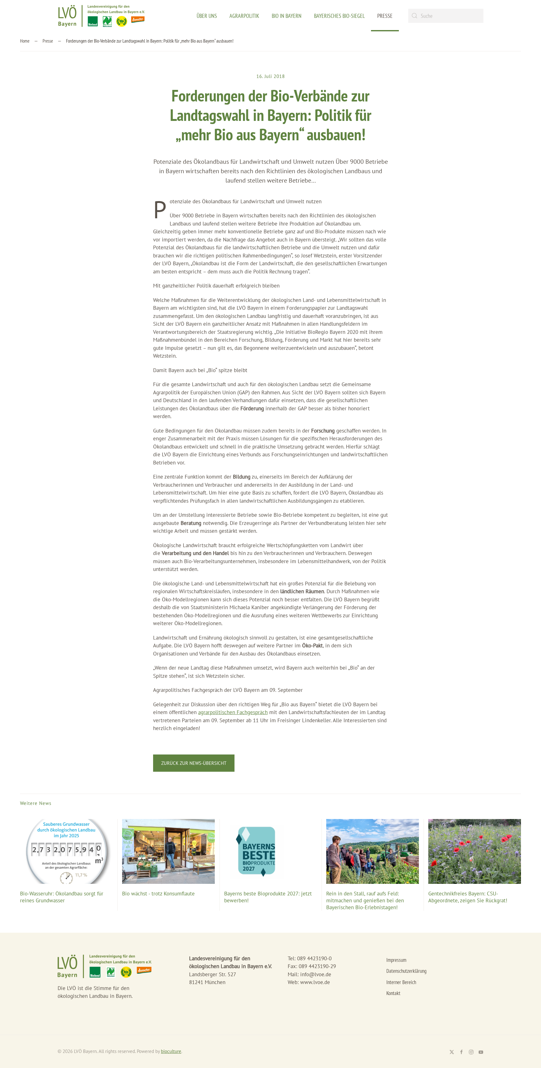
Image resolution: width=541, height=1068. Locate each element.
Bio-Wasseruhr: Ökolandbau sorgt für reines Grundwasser (61, 897)
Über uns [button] (207, 15)
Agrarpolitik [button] (244, 15)
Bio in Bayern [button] (286, 15)
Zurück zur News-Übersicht (193, 763)
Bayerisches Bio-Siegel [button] (339, 15)
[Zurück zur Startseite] (101, 15)
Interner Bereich (401, 982)
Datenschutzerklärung (406, 970)
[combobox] (445, 16)
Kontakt (393, 993)
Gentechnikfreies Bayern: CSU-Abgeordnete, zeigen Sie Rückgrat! (467, 897)
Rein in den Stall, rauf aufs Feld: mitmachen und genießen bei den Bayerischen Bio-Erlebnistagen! (365, 900)
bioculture (171, 1051)
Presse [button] (385, 15)
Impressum (396, 960)
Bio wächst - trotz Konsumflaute (158, 893)
